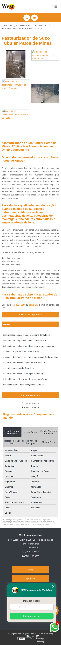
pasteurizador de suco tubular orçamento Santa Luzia (26, 335)
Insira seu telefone (31, 601)
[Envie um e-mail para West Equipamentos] (34, 17)
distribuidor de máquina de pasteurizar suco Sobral (25, 340)
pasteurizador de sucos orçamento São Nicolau (24, 363)
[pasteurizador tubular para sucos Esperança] (16, 64)
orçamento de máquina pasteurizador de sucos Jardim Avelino (30, 357)
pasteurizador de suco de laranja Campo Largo (24, 374)
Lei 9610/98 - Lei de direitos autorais (35, 524)
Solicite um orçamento (30, 314)
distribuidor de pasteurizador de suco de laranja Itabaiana (28, 346)
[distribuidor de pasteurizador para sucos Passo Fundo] (45, 64)
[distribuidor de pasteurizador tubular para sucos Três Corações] (45, 94)
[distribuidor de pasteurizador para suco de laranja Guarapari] (16, 94)
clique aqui (34, 305)
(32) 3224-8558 (19, 305)
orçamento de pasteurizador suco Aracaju (21, 351)
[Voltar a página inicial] (8, 6)
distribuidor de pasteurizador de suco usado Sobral (25, 379)
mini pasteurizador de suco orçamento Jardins (23, 385)
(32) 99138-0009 (31, 407)
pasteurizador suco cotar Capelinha (18, 368)
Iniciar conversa (31, 616)
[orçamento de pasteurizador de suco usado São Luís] (16, 123)
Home (30, 570)
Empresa (30, 579)
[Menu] (55, 6)
